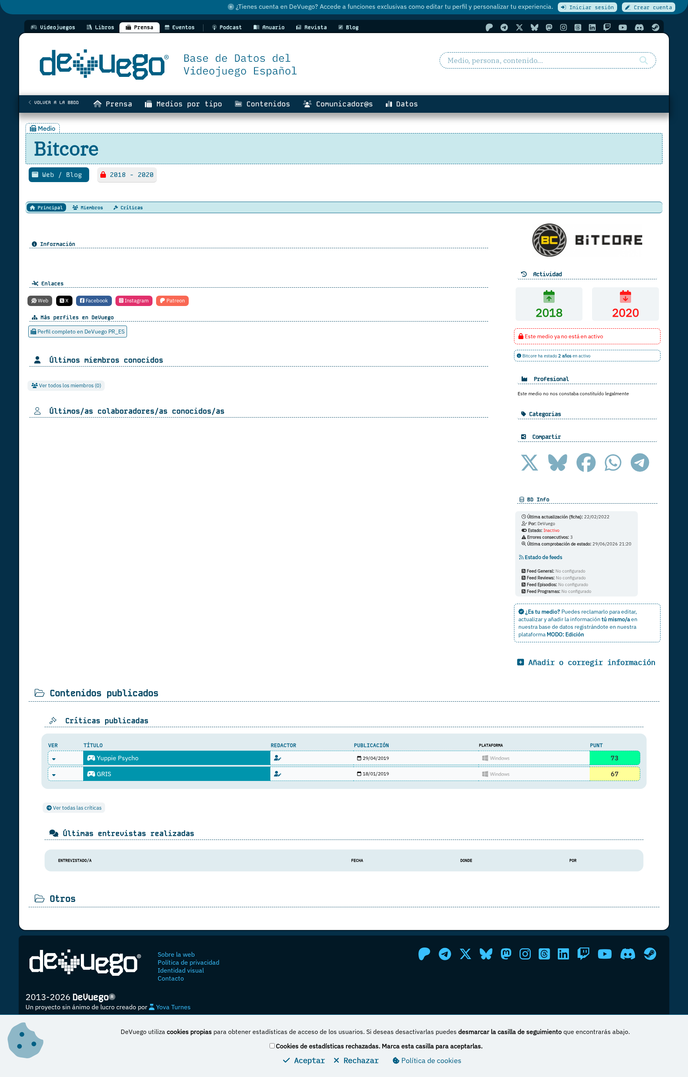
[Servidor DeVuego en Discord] (639, 27)
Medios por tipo (187, 104)
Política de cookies (430, 1060)
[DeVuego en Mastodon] (549, 27)
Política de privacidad (188, 962)
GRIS (103, 774)
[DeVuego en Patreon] (489, 27)
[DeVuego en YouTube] (622, 27)
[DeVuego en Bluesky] (534, 27)
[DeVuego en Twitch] (607, 27)
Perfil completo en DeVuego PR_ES (80, 331)
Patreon (175, 300)
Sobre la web (176, 954)
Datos (405, 104)
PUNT (596, 745)
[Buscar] (643, 61)
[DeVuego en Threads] (577, 27)
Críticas (130, 207)
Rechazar (359, 1060)
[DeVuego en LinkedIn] (592, 27)
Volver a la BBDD (55, 102)
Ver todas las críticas (77, 807)
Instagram (136, 300)
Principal (49, 207)
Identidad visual (181, 970)
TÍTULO (93, 745)
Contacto (171, 978)
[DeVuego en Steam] (656, 27)
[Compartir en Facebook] (586, 462)
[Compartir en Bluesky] (557, 462)
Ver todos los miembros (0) (69, 385)
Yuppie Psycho (117, 758)
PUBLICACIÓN (371, 745)
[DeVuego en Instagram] (563, 27)
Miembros (90, 207)
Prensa (117, 104)
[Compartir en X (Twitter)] (529, 462)
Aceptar (307, 1060)
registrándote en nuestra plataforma (577, 630)
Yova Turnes (172, 1007)
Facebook (96, 300)
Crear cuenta (651, 7)
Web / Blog (62, 175)
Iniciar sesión (590, 7)
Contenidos (266, 104)
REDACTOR (283, 745)
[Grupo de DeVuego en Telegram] (504, 27)
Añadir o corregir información (589, 662)
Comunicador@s (342, 104)
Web (43, 300)
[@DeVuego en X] (519, 27)
